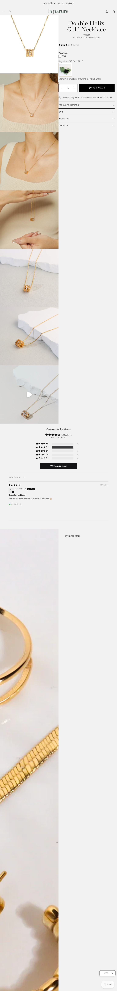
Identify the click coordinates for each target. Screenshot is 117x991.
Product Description (69, 105)
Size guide (63, 125)
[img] (14, 485)
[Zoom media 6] (29, 336)
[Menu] (3, 11)
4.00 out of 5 (66, 435)
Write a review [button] (58, 466)
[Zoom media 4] (29, 219)
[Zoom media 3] (29, 161)
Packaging (63, 119)
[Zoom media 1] (29, 44)
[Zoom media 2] (29, 102)
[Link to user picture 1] (16, 509)
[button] (42, 447)
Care (60, 112)
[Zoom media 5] (29, 278)
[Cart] (113, 11)
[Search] (10, 11)
